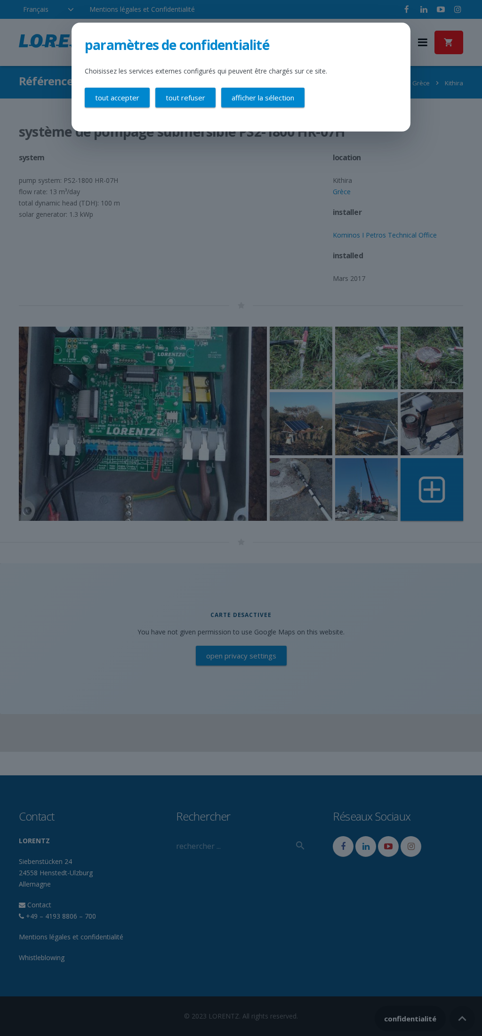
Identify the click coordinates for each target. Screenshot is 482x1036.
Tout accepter (117, 97)
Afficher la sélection (263, 97)
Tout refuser (185, 97)
